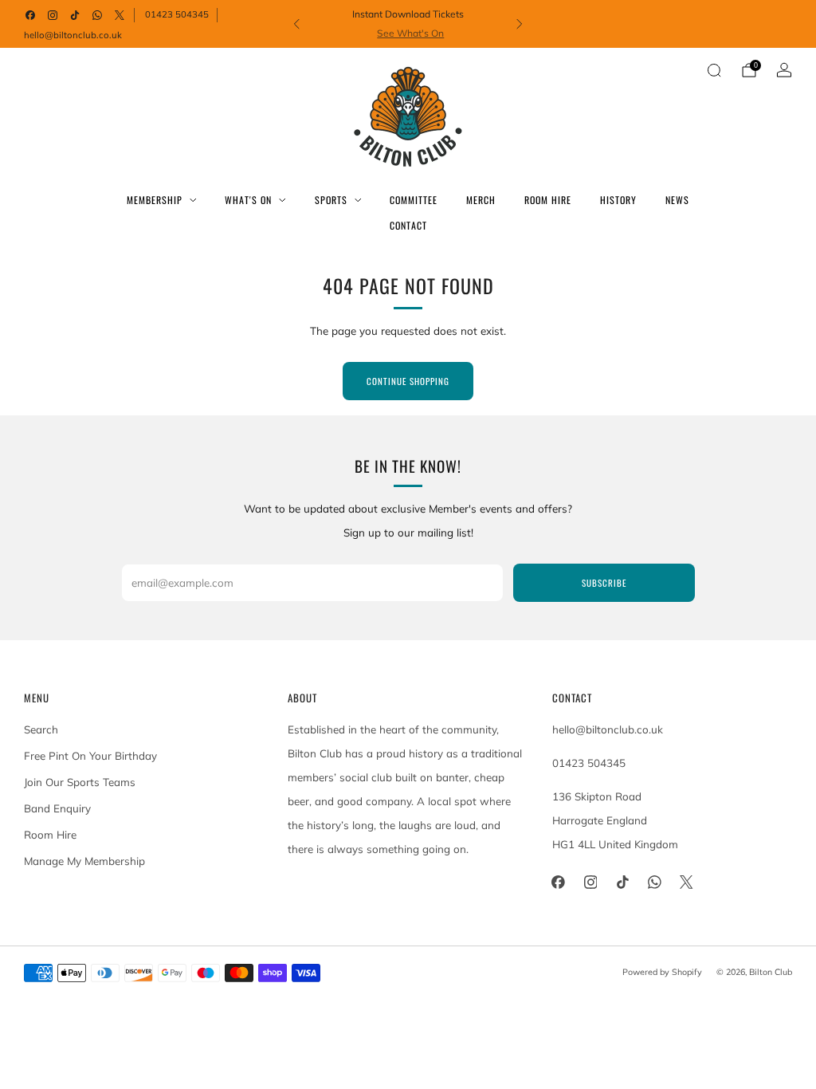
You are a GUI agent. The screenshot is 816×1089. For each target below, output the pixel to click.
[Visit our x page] (119, 15)
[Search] (714, 70)
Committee (413, 199)
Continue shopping (408, 381)
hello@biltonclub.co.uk (73, 35)
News (677, 199)
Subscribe (604, 582)
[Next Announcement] (519, 24)
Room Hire (547, 199)
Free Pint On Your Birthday (90, 755)
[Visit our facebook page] (30, 15)
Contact (408, 225)
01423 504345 (177, 14)
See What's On (410, 33)
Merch (481, 199)
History (618, 199)
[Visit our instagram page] (52, 15)
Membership (154, 199)
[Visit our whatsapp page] (97, 15)
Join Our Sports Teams (79, 782)
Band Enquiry (57, 808)
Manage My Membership (84, 861)
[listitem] (408, 24)
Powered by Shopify (662, 971)
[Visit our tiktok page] (75, 15)
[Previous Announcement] (296, 24)
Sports (331, 199)
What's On (248, 199)
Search (41, 729)
